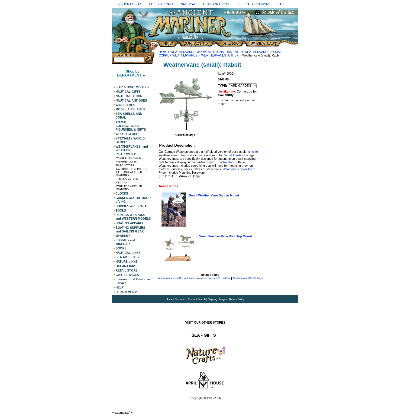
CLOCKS (121, 182)
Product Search (197, 299)
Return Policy (236, 299)
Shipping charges (218, 299)
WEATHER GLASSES (128, 157)
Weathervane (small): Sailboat (213, 278)
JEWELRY (123, 236)
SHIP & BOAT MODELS (132, 87)
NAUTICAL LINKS (128, 253)
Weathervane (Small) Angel (248, 278)
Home (163, 52)
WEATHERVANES (126, 161)
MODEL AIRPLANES (130, 109)
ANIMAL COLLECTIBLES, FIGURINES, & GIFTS (131, 125)
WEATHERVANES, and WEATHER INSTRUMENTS (205, 52)
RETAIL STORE (127, 270)
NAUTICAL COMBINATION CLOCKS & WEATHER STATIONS (131, 172)
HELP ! (121, 287)
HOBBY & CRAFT (161, 4)
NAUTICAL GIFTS (128, 91)
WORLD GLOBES (128, 134)
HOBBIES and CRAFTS (132, 206)
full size (252, 151)
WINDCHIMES (125, 105)
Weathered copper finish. (239, 169)
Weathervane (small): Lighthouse (176, 278)
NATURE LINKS (127, 261)
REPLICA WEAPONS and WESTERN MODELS (133, 216)
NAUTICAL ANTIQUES (131, 100)
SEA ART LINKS (127, 257)
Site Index (180, 299)
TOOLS (121, 210)
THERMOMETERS (127, 178)
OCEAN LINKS (126, 266)
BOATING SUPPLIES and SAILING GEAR (130, 229)
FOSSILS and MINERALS (125, 242)
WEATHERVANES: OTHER (220, 55)
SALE (281, 4)
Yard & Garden (233, 155)
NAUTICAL (188, 4)
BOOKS (121, 248)
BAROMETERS (125, 165)
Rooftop (228, 162)
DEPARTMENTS (127, 292)
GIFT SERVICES (127, 275)
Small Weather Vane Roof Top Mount (225, 236)
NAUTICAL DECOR (129, 96)
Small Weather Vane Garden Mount (214, 195)
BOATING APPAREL (130, 223)
